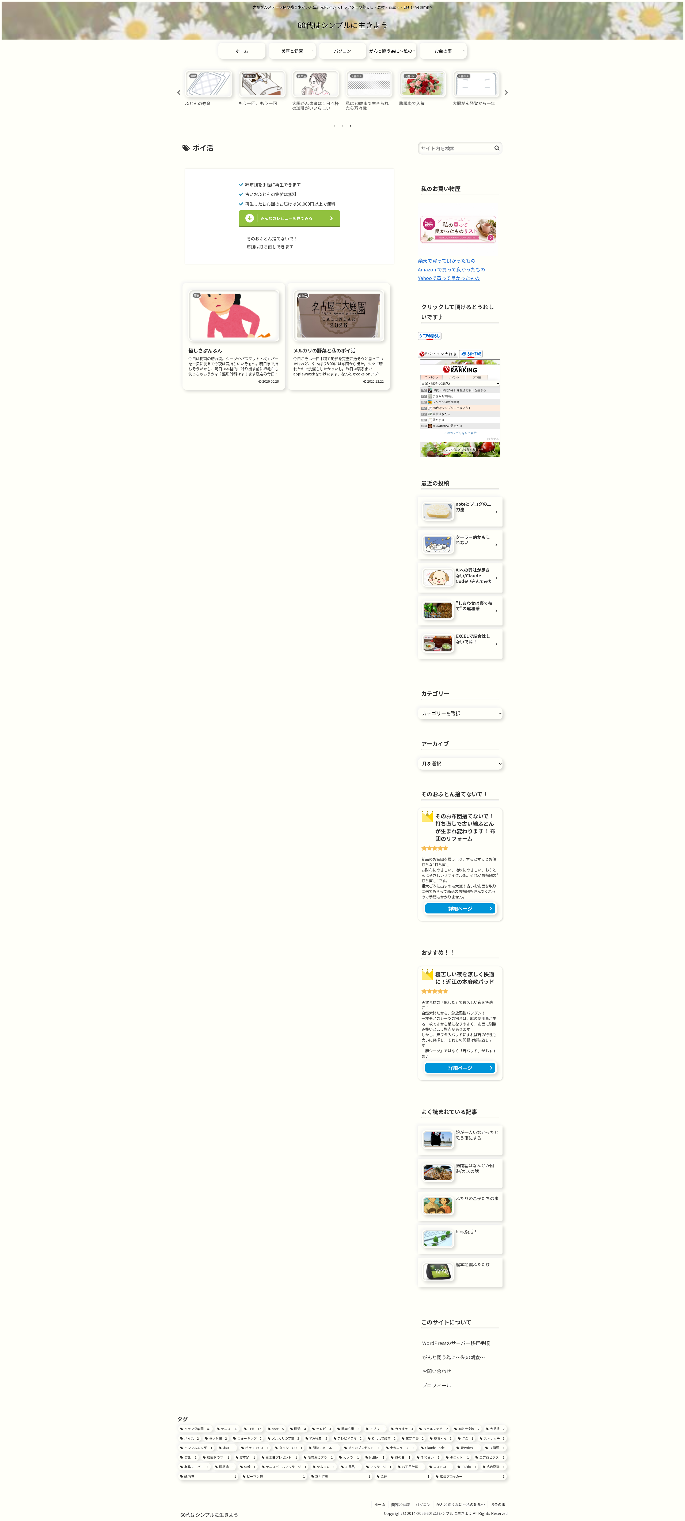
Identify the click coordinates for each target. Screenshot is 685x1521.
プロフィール (436, 1384)
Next (506, 92)
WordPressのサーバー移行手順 (456, 1342)
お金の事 (497, 1504)
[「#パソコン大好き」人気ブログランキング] (438, 352)
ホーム (380, 1504)
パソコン (423, 1504)
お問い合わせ (436, 1371)
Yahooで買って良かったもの (449, 277)
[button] (497, 148)
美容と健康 (400, 1504)
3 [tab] (350, 126)
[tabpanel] (209, 91)
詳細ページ (460, 908)
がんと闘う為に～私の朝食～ (453, 1357)
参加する (493, 438)
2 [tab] (342, 126)
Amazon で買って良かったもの (451, 269)
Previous (178, 92)
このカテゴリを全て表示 (460, 433)
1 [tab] (334, 126)
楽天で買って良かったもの (446, 260)
